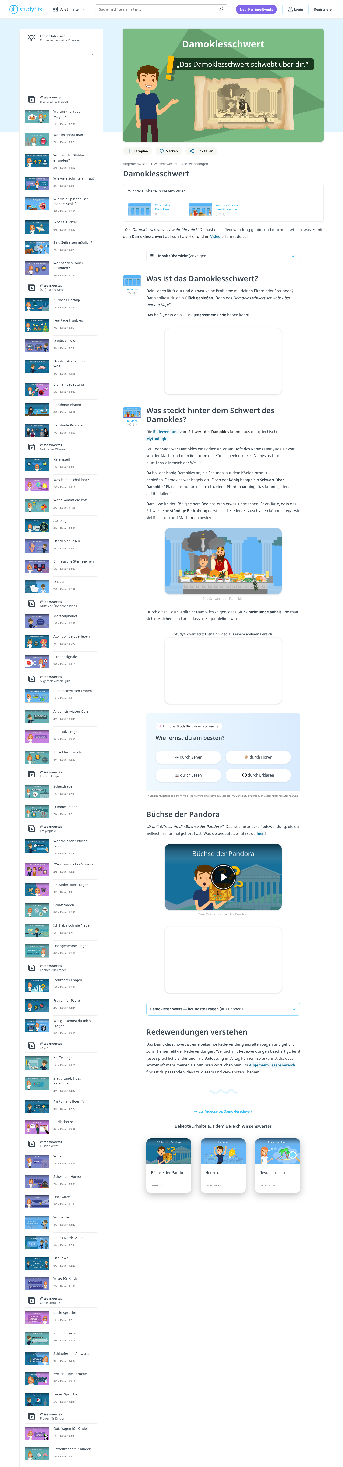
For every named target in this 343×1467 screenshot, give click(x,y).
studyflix (31, 9)
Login (298, 9)
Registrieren (324, 9)
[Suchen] (221, 9)
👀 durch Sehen (188, 757)
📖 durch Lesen (188, 775)
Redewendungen (194, 164)
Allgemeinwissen (136, 164)
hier (261, 833)
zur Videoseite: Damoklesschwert (225, 1111)
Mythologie (157, 438)
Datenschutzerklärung (285, 795)
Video (215, 236)
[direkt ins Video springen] (223, 560)
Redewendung (166, 431)
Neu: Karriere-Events (256, 9)
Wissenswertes (165, 164)
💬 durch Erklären (258, 775)
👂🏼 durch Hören (258, 757)
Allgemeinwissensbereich (272, 1065)
